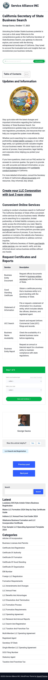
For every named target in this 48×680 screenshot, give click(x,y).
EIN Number (7, 572)
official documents (28, 178)
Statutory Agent (8, 657)
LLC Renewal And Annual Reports (16, 619)
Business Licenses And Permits (15, 543)
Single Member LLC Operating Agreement (19, 648)
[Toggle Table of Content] (25, 74)
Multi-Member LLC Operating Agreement (18, 633)
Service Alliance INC (25, 5)
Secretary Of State (9, 643)
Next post (24, 473)
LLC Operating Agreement (12, 614)
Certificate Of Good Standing (14, 562)
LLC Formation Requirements (14, 610)
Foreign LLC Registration (12, 576)
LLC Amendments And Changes (15, 586)
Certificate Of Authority (11, 553)
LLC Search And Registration (15, 451)
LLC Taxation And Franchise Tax (15, 629)
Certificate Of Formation (12, 557)
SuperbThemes (42, 676)
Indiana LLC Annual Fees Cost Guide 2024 (20, 516)
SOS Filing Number (10, 652)
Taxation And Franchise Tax (13, 662)
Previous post (24, 464)
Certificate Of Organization (13, 567)
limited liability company (23, 141)
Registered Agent (9, 638)
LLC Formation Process (12, 605)
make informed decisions (16, 168)
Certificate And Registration (13, 548)
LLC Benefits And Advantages (14, 595)
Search (7, 487)
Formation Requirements (12, 581)
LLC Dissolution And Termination (15, 600)
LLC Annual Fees (9, 591)
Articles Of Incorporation (12, 538)
